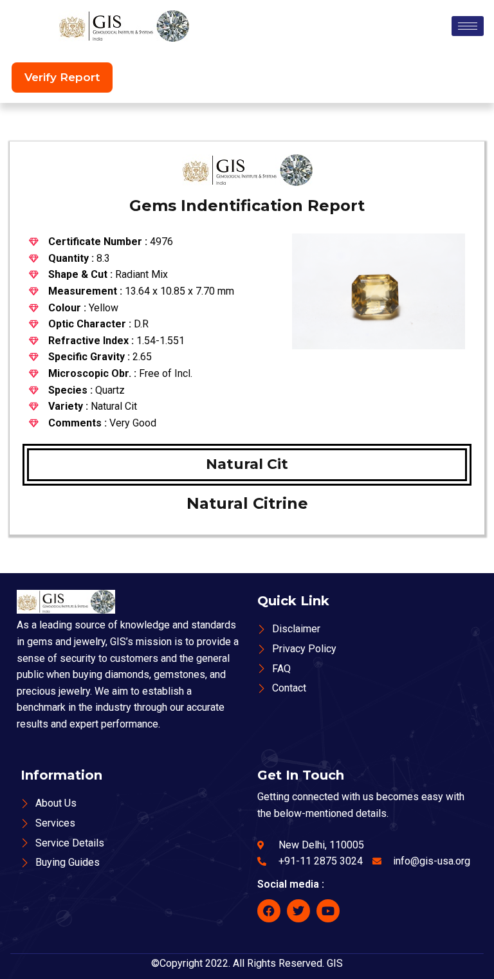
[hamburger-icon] (468, 26)
